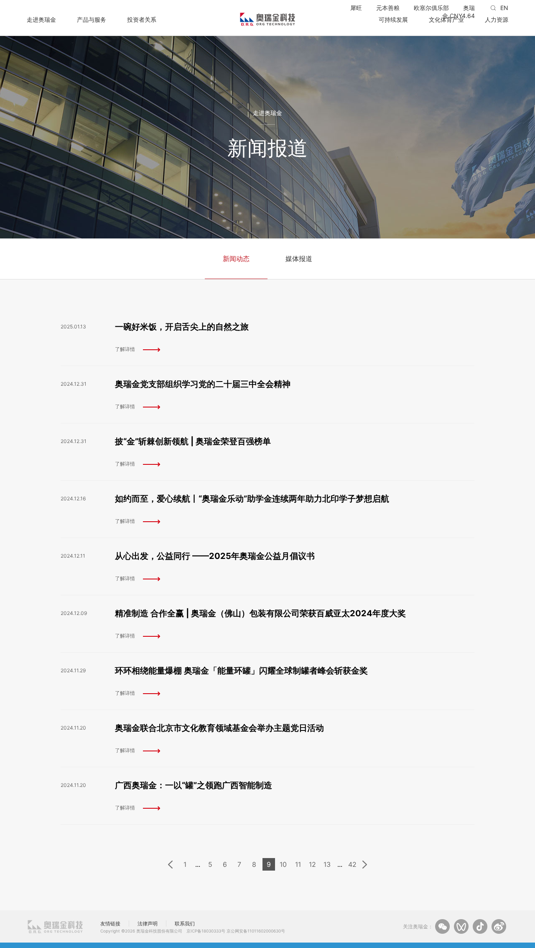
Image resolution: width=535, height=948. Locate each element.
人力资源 (496, 19)
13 (327, 864)
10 (283, 864)
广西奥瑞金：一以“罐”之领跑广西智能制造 (193, 785)
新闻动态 (236, 258)
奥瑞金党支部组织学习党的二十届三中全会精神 (202, 384)
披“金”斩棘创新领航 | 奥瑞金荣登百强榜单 (193, 441)
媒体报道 (298, 258)
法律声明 (148, 923)
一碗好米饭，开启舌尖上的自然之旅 (182, 327)
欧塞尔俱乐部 (431, 7)
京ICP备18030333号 (205, 930)
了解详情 (125, 349)
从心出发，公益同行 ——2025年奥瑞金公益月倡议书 (215, 556)
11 (298, 864)
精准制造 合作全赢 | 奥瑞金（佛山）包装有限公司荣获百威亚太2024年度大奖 (260, 613)
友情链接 (110, 923)
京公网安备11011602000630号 (256, 930)
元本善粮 (388, 7)
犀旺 (356, 7)
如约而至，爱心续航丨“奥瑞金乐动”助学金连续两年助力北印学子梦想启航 (252, 499)
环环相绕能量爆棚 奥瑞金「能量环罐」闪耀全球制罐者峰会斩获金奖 (241, 671)
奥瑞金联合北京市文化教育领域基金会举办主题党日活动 (219, 728)
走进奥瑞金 (41, 19)
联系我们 (185, 923)
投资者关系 (141, 19)
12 (312, 864)
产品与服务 (91, 19)
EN (504, 7)
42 (352, 864)
